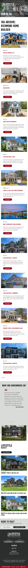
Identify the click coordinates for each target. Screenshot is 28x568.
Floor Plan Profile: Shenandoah (10, 293)
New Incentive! (6, 88)
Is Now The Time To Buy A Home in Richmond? (13, 190)
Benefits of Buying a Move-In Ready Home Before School (14, 514)
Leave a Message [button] (6, 527)
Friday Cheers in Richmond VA (9, 121)
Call (14, 566)
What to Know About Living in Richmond (12, 224)
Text (18, 566)
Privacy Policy (6, 560)
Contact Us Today (19, 527)
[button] (18, 4)
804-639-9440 (19, 541)
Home (2, 16)
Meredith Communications (17, 561)
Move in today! (21, 1)
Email (23, 566)
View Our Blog (6, 452)
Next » (4, 377)
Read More (7, 63)
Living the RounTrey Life (8, 52)
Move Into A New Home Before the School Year (13, 493)
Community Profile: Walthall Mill (10, 473)
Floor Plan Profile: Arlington (10, 363)
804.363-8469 (8, 541)
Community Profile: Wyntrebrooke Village (13, 328)
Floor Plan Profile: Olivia (9, 156)
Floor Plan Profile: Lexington (10, 258)
